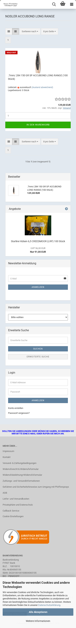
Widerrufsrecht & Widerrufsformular (21, 469)
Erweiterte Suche (38, 356)
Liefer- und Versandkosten (16, 498)
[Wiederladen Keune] (9, 4)
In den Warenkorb (38, 125)
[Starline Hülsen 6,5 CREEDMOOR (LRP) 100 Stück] (38, 225)
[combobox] (29, 31)
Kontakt (6, 457)
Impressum (8, 451)
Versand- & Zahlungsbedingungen (19, 463)
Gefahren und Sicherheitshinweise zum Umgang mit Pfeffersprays (36, 486)
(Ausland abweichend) (42, 87)
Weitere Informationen (38, 621)
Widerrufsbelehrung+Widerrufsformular (22, 475)
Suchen (38, 349)
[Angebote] (66, 209)
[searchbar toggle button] (53, 4)
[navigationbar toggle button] (71, 4)
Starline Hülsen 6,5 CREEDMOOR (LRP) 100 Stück (38, 241)
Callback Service (11, 510)
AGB (5, 492)
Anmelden (38, 287)
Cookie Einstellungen (13, 516)
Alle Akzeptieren (38, 612)
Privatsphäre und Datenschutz (18, 504)
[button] (8, 31)
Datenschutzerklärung (49, 605)
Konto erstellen (15, 408)
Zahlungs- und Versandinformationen (21, 481)
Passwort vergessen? (19, 413)
